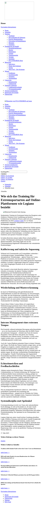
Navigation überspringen (8, 27)
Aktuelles (8, 186)
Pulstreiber (8, 184)
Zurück (3, 181)
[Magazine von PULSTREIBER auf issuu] (18, 101)
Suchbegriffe (5, 172)
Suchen (4, 174)
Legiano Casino (19, 220)
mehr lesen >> (5, 452)
